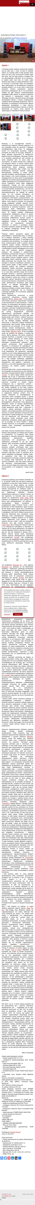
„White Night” (18, 299)
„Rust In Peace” (16, 950)
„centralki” (7, 675)
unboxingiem (6, 525)
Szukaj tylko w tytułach (24, 3)
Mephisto (30, 736)
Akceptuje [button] (17, 614)
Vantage (16, 537)
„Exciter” (4, 375)
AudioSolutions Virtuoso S (19, 38)
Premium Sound (15, 1132)
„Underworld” (29, 857)
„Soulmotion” (6, 803)
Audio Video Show (26, 498)
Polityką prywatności (22, 611)
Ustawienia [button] (7, 614)
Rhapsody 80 (17, 565)
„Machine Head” (16, 331)
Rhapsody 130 (7, 567)
